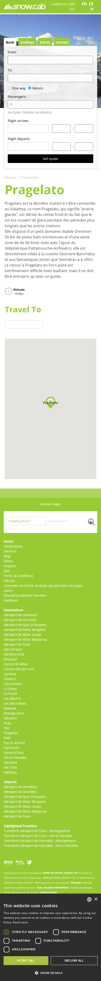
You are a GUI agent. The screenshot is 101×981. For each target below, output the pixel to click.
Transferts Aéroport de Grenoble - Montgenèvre (39, 840)
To (10, 70)
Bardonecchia (14, 654)
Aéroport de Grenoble (20, 620)
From (12, 52)
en (84, 3)
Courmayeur (13, 683)
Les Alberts (12, 698)
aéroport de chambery (20, 615)
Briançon (10, 659)
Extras (45, 42)
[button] (50, 973)
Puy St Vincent (14, 742)
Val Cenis (10, 767)
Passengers (17, 96)
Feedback (11, 600)
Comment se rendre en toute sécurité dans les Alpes (43, 585)
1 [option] (11, 104)
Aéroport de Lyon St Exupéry (25, 624)
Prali (7, 738)
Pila (6, 728)
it (91, 9)
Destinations (13, 546)
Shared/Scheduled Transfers (25, 595)
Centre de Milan (16, 664)
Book (10, 42)
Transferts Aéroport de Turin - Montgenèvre (37, 831)
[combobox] (89, 899)
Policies (9, 580)
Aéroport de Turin (17, 644)
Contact (62, 42)
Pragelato (11, 733)
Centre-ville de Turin (19, 669)
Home (10, 177)
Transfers (29, 177)
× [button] (95, 899)
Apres (8, 590)
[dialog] (50, 937)
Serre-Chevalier (15, 757)
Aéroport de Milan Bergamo (24, 629)
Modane (10, 708)
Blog (7, 556)
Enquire (10, 566)
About (8, 561)
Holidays (27, 42)
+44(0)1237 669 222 (63, 6)
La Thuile (10, 693)
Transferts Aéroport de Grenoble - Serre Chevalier (41, 845)
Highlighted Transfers (20, 826)
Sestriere (10, 762)
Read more (20, 922)
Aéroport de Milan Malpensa (25, 639)
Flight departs (19, 139)
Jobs (7, 571)
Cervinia (10, 674)
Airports (10, 782)
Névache (10, 718)
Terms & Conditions (18, 576)
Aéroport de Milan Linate (22, 634)
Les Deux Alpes (15, 703)
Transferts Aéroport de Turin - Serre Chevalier (38, 835)
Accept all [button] (26, 960)
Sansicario (11, 747)
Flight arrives (18, 120)
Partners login (50, 504)
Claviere (10, 679)
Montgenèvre (14, 713)
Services (10, 551)
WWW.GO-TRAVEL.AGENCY (58, 872)
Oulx (7, 723)
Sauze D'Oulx (13, 752)
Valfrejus (10, 772)
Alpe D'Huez (13, 649)
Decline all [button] (74, 960)
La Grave (10, 688)
